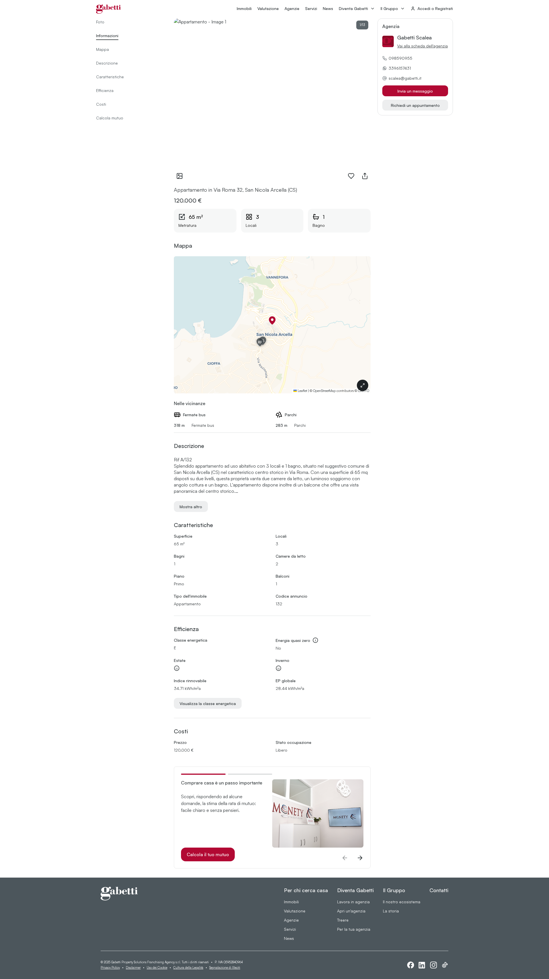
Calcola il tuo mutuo (208, 854)
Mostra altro (191, 506)
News (328, 8)
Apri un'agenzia (351, 910)
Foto (100, 21)
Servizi (311, 8)
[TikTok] (444, 965)
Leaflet (302, 391)
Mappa (102, 49)
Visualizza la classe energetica (208, 703)
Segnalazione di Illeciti (224, 968)
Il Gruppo (389, 8)
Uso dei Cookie (157, 968)
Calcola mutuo (109, 117)
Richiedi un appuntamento (415, 105)
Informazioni (107, 35)
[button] (272, 320)
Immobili (244, 8)
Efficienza (105, 90)
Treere (343, 920)
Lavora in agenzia (353, 901)
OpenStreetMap (324, 391)
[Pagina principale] (108, 9)
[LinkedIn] (422, 965)
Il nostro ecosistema (401, 901)
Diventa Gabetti (353, 8)
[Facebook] (410, 965)
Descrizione (107, 63)
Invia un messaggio (415, 91)
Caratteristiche (110, 76)
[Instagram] (433, 965)
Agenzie (292, 8)
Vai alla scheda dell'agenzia (422, 45)
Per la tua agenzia (353, 929)
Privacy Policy (110, 968)
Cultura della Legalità (188, 968)
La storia (391, 910)
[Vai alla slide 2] (250, 774)
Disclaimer (133, 968)
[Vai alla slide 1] (203, 774)
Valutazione (268, 8)
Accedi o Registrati (435, 8)
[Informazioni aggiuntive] (315, 640)
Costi (101, 104)
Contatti (438, 890)
